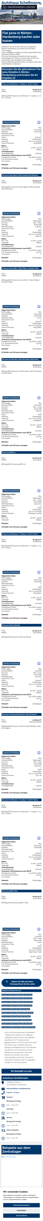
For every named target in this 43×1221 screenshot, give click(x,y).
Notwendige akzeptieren (21, 1205)
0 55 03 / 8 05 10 (12, 1092)
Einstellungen (21, 1210)
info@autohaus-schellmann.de (18, 1088)
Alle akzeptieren (21, 1215)
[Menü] (40, 3)
